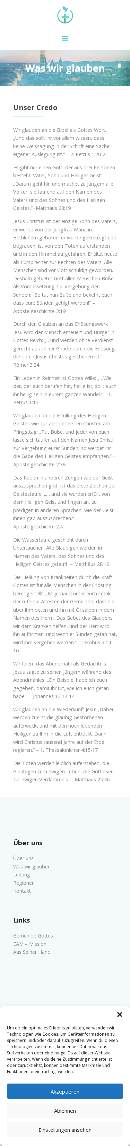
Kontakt (22, 891)
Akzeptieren (65, 1091)
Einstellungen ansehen (65, 1129)
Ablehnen (65, 1110)
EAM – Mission (29, 944)
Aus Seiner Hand (32, 952)
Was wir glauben (32, 866)
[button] (119, 1014)
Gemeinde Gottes (33, 935)
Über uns (23, 858)
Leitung (21, 874)
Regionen (24, 883)
